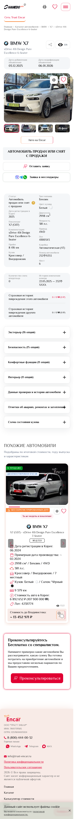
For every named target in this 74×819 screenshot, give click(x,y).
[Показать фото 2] (28, 128)
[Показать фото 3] (45, 128)
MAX (49, 746)
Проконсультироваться (40, 678)
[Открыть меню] (65, 7)
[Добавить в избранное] (63, 80)
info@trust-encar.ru (19, 756)
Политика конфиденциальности (24, 761)
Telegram (33, 746)
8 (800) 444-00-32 (19, 737)
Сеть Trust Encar (15, 17)
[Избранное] (54, 7)
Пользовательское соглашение (23, 767)
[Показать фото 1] (11, 128)
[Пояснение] (25, 4)
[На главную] (14, 7)
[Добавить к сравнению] (54, 80)
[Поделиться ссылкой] (50, 45)
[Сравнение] (45, 7)
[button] (8, 98)
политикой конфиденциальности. (24, 813)
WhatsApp (15, 746)
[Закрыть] (69, 810)
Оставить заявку (39, 166)
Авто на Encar (37, 140)
